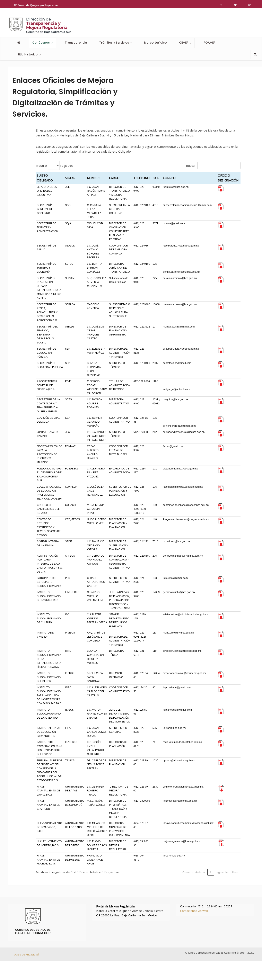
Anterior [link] (200, 872)
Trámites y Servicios (114, 43)
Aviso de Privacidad (26, 954)
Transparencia (76, 43)
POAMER (210, 43)
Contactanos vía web (194, 911)
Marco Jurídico (155, 43)
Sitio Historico (27, 54)
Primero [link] (187, 872)
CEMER (184, 43)
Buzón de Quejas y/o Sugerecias (37, 5)
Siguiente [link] (222, 872)
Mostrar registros (54, 165)
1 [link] (210, 872)
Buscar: (191, 165)
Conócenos (41, 43)
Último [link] (235, 872)
